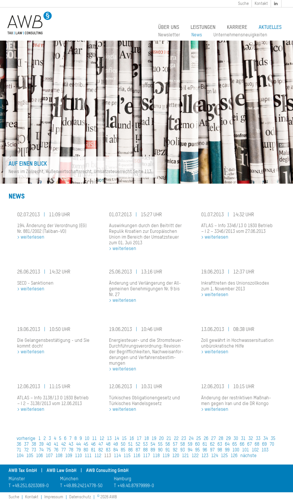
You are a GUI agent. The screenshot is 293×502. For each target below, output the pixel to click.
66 (242, 444)
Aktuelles (270, 27)
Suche (243, 4)
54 (153, 444)
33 (258, 438)
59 (190, 444)
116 (136, 456)
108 (59, 456)
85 (123, 450)
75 (48, 450)
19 (154, 438)
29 (228, 438)
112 (97, 456)
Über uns (168, 27)
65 (234, 444)
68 (257, 444)
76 (56, 450)
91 (167, 450)
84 (115, 450)
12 (102, 438)
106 (39, 456)
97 (212, 450)
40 (48, 444)
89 (153, 450)
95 (197, 450)
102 (255, 450)
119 (166, 456)
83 (108, 450)
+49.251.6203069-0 (30, 486)
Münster (17, 479)
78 (71, 450)
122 (195, 456)
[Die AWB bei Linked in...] (276, 3)
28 (221, 438)
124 (214, 456)
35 (273, 438)
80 (86, 450)
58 (182, 444)
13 (109, 438)
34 (265, 438)
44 (78, 444)
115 (127, 456)
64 (227, 444)
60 (197, 444)
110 (78, 456)
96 (205, 450)
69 (264, 444)
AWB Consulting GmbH (107, 471)
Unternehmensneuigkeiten (240, 35)
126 (234, 456)
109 (68, 456)
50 (123, 444)
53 (145, 444)
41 (56, 444)
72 (26, 450)
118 (156, 456)
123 (204, 456)
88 (145, 450)
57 (175, 444)
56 (167, 444)
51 (130, 444)
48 (108, 444)
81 (93, 450)
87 (138, 450)
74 (41, 450)
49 (115, 444)
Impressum (53, 497)
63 (219, 444)
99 (227, 450)
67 (249, 444)
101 (245, 450)
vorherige (26, 438)
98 (219, 450)
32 (250, 438)
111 (88, 456)
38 (33, 444)
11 (94, 438)
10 (87, 438)
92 (175, 450)
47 (100, 444)
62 (212, 444)
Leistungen (203, 27)
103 (265, 450)
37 (26, 444)
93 (182, 450)
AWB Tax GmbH (23, 471)
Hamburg (122, 479)
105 (29, 456)
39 (41, 444)
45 (86, 444)
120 (175, 456)
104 (20, 456)
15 (124, 438)
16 (131, 438)
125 (224, 456)
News (196, 35)
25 (198, 438)
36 (19, 444)
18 (146, 438)
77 (63, 450)
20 (161, 438)
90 (160, 450)
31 (243, 438)
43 (71, 444)
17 (139, 438)
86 (130, 450)
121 (185, 456)
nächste (248, 456)
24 (191, 438)
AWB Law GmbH (61, 471)
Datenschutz (80, 497)
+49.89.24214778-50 (83, 486)
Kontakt (261, 4)
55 (160, 444)
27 (213, 438)
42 (63, 444)
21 (169, 438)
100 (235, 450)
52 (138, 444)
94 (190, 450)
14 (116, 438)
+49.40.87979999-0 (135, 486)
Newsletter (169, 35)
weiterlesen (32, 237)
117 (146, 456)
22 (176, 438)
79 (78, 450)
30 (235, 438)
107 (49, 456)
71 (19, 450)
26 (206, 438)
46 (93, 444)
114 (117, 456)
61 (205, 444)
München (69, 479)
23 (183, 438)
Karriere (237, 27)
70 (272, 444)
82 (100, 450)
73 (33, 450)
